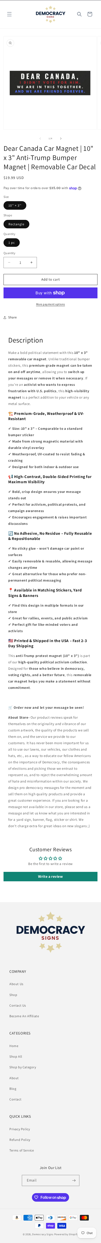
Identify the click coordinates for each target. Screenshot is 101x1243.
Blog (12, 1089)
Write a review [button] (50, 876)
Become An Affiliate (24, 1016)
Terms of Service (21, 1150)
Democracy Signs (43, 1234)
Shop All (15, 1056)
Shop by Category (22, 1067)
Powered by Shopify (66, 1234)
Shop (13, 995)
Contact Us (17, 1005)
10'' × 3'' (14, 205)
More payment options (50, 304)
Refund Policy (19, 1140)
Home (13, 1046)
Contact (15, 1099)
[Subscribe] (74, 1180)
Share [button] (12, 317)
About (14, 1078)
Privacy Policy (19, 1129)
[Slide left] (40, 138)
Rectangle (16, 224)
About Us (16, 984)
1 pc (11, 242)
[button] (9, 14)
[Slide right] (61, 138)
